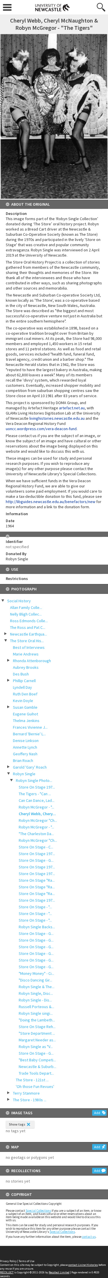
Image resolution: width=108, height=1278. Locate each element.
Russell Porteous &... (36, 1006)
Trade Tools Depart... (36, 1073)
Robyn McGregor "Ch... (38, 820)
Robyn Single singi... (36, 1013)
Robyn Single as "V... (36, 1046)
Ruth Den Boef (25, 694)
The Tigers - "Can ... (35, 793)
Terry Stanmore (26, 1093)
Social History (19, 600)
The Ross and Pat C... (27, 627)
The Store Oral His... (27, 640)
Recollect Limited (59, 1272)
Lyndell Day (22, 687)
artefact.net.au (72, 407)
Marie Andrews (26, 654)
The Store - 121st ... (32, 1079)
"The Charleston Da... (36, 833)
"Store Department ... (37, 1033)
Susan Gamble (25, 707)
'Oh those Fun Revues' (35, 1086)
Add (97, 1113)
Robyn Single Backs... (37, 926)
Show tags (17, 1124)
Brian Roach (23, 760)
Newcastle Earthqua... (28, 634)
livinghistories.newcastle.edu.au (57, 418)
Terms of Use (26, 1261)
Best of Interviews (29, 647)
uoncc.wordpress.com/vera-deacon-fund (41, 428)
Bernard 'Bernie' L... (29, 733)
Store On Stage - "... (35, 906)
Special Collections (38, 1211)
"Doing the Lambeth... (37, 1020)
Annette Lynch (25, 747)
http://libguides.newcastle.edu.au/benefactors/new (50, 501)
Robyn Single (24, 773)
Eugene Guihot (25, 714)
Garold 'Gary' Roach (30, 767)
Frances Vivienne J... (30, 727)
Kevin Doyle (23, 700)
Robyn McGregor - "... (36, 807)
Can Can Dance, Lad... (36, 800)
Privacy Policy (8, 1261)
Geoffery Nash (25, 753)
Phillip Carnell (24, 680)
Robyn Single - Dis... (35, 1000)
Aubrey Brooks (26, 667)
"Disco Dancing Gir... (35, 980)
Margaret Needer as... (37, 1040)
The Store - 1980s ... (29, 1099)
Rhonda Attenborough (32, 660)
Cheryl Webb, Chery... (37, 813)
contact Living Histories (83, 1265)
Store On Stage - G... (36, 860)
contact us (89, 1237)
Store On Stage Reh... (37, 1026)
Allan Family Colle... (26, 607)
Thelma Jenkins (26, 720)
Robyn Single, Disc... (36, 993)
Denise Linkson (26, 740)
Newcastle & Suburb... (37, 1066)
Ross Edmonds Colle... (29, 620)
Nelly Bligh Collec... (26, 614)
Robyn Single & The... (36, 986)
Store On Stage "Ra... (37, 880)
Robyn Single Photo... (34, 780)
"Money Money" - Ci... (36, 973)
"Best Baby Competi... (37, 1059)
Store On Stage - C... (36, 847)
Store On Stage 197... (37, 787)
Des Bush (21, 674)
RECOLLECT (7, 1272)
